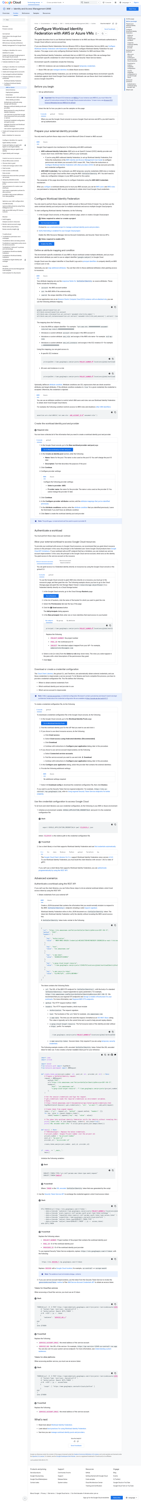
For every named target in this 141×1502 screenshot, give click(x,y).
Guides (15, 13)
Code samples (90, 1479)
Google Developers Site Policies (65, 1456)
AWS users (100, 187)
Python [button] (61, 114)
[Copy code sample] (115, 307)
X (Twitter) (116, 1479)
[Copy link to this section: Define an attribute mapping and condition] (77, 250)
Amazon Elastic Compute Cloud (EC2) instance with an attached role (82, 299)
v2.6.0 (111, 857)
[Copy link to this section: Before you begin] (56, 87)
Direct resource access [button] (44, 562)
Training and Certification (94, 1486)
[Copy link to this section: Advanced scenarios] (59, 878)
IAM (8, 9)
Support (60, 1476)
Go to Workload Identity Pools (54, 723)
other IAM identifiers (103, 407)
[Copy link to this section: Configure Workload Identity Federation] (82, 199)
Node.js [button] (62, 852)
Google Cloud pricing (36, 1476)
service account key (54, 696)
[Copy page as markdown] (103, 33)
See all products (35, 1472)
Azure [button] (45, 142)
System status (62, 1482)
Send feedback (109, 29)
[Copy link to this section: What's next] (50, 1420)
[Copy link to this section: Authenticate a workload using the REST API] (78, 884)
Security (55, 23)
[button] (13, 62)
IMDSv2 (76, 98)
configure (47, 187)
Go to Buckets (51, 596)
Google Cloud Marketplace (38, 1479)
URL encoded (61, 1188)
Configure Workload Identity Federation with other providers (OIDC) (69, 165)
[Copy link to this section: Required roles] (50, 430)
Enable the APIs (46, 244)
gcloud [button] (52, 114)
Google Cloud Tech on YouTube (123, 1486)
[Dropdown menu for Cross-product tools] (63, 2)
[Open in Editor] (108, 1054)
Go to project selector (49, 223)
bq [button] (98, 852)
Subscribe (116, 1498)
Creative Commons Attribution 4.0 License (86, 1454)
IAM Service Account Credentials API (81, 1282)
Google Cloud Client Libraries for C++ (57, 857)
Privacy (43, 1493)
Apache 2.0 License (38, 1456)
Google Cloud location (64, 1268)
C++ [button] (42, 852)
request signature (90, 908)
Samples (36, 13)
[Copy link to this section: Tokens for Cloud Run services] (60, 1288)
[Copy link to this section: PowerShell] (52, 842)
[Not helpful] (116, 23)
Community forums (64, 1472)
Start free (132, 9)
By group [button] (60, 620)
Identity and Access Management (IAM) (32, 9)
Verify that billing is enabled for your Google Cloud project (59, 231)
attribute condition (55, 385)
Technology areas (34, 2)
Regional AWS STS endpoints (83, 999)
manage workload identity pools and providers (68, 1432)
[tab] (43, 113)
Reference (26, 13)
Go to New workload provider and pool (57, 450)
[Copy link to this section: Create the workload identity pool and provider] (81, 424)
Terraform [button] (89, 852)
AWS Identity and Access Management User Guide (84, 160)
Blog (114, 1472)
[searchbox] (13, 19)
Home (36, 23)
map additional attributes (57, 268)
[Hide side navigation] (25, 1498)
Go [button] (48, 852)
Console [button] (43, 114)
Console (108, 2)
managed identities (60, 70)
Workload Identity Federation (61, 1425)
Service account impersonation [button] (65, 562)
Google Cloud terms (63, 1493)
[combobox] (90, 2)
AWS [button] (38, 142)
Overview (5, 13)
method (51, 1282)
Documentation (45, 23)
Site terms (51, 1493)
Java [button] (54, 852)
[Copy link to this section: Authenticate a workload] (64, 531)
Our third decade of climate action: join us (84, 1493)
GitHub (88, 1472)
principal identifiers (90, 261)
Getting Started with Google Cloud (97, 1476)
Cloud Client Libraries (45, 674)
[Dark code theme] (112, 307)
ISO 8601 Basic (103, 1018)
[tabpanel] (78, 120)
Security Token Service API (54, 1194)
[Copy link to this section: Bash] (47, 819)
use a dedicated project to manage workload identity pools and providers (73, 227)
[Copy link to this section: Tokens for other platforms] (57, 1357)
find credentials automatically (105, 846)
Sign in (136, 2)
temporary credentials (87, 66)
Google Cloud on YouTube (121, 1482)
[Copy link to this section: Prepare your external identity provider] (80, 131)
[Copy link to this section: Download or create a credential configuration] (81, 669)
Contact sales (34, 1482)
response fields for (77, 281)
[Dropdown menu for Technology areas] (42, 2)
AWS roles (111, 187)
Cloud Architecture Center (94, 1482)
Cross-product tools (54, 2)
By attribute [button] (71, 620)
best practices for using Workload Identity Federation (66, 1429)
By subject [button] (49, 620)
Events (115, 1476)
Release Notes (62, 1479)
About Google (34, 1493)
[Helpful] (113, 23)
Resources (46, 13)
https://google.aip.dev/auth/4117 (97, 698)
